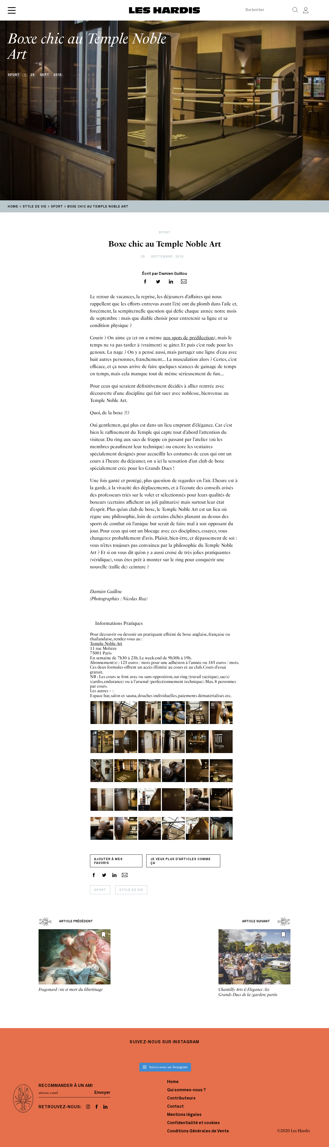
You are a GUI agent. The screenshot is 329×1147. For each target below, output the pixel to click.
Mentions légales (184, 1115)
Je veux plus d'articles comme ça (180, 861)
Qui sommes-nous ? (186, 1090)
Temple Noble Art (106, 643)
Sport (100, 890)
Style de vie (131, 890)
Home (173, 1082)
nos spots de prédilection (188, 338)
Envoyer (102, 1093)
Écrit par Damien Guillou (164, 274)
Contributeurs (181, 1098)
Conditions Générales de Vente (198, 1131)
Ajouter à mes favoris (108, 861)
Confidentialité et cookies (193, 1123)
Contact (175, 1107)
